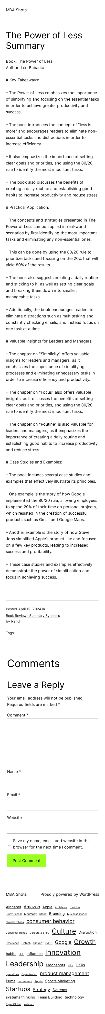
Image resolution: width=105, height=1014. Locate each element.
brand (43, 914)
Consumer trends (16, 932)
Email (13, 794)
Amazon (32, 906)
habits (11, 954)
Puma (10, 981)
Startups (18, 989)
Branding (57, 913)
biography (30, 914)
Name (14, 771)
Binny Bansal (14, 914)
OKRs (80, 965)
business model (77, 914)
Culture (64, 931)
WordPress (89, 894)
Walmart (29, 1004)
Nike (70, 965)
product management (64, 973)
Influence (35, 954)
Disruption (88, 932)
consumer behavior (50, 921)
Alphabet (13, 907)
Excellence (12, 943)
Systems (59, 990)
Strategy (41, 989)
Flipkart (37, 943)
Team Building (50, 997)
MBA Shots (16, 9)
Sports (38, 981)
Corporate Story (39, 932)
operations (12, 974)
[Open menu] (96, 10)
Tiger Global (13, 1004)
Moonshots (55, 965)
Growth (85, 941)
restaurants (25, 981)
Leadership (24, 963)
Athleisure (61, 907)
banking (75, 907)
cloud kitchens (15, 922)
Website (14, 817)
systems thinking (20, 997)
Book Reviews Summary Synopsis (33, 615)
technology (74, 997)
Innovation (63, 952)
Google (63, 942)
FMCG (48, 943)
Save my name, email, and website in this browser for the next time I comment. (51, 844)
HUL (21, 954)
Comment (18, 715)
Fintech (26, 943)
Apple (47, 907)
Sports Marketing (60, 981)
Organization (29, 974)
